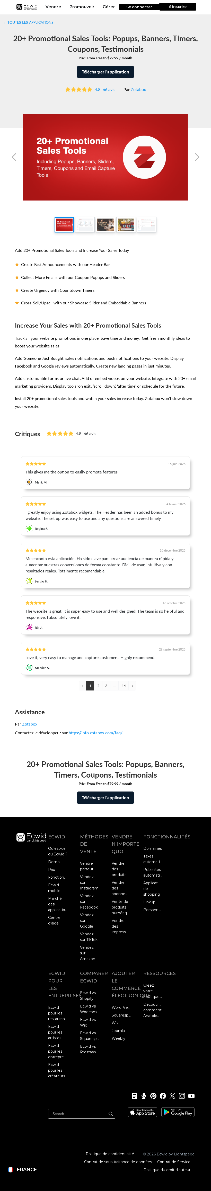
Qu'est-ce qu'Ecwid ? (57, 851)
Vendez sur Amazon (87, 953)
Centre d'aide (54, 920)
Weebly (118, 1038)
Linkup (149, 902)
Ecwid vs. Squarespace (89, 1036)
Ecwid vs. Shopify (88, 995)
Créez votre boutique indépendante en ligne (153, 991)
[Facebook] (161, 1096)
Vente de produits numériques (121, 907)
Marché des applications (57, 904)
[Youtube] (190, 1096)
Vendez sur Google (87, 921)
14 (124, 685)
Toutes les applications (30, 22)
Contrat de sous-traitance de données (118, 1162)
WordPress (121, 1007)
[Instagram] (180, 1096)
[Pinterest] (151, 1096)
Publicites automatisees (153, 872)
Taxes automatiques (153, 859)
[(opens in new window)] (142, 1110)
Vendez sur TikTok (89, 937)
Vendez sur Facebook (89, 902)
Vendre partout (86, 866)
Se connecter (139, 7)
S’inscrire (178, 6)
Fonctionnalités (57, 877)
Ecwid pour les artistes (55, 1032)
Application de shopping (153, 889)
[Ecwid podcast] (142, 1096)
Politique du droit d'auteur (167, 1170)
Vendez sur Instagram (89, 882)
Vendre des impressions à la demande (121, 926)
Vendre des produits (119, 869)
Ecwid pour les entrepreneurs (57, 1051)
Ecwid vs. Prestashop (89, 1049)
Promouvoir (81, 6)
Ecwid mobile (54, 888)
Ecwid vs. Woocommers (89, 1009)
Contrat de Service (173, 1162)
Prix (51, 869)
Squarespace (121, 1015)
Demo (54, 862)
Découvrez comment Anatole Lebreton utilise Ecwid (153, 1010)
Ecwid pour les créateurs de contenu (56, 1070)
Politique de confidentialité (110, 1154)
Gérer (109, 6)
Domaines (152, 848)
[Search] (111, 1113)
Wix (115, 1023)
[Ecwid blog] (132, 1096)
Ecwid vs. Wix (88, 1022)
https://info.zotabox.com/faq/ (95, 733)
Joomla (118, 1030)
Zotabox (138, 89)
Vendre (53, 6)
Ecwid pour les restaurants (57, 1013)
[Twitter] (170, 1096)
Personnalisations (153, 909)
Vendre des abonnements (121, 888)
